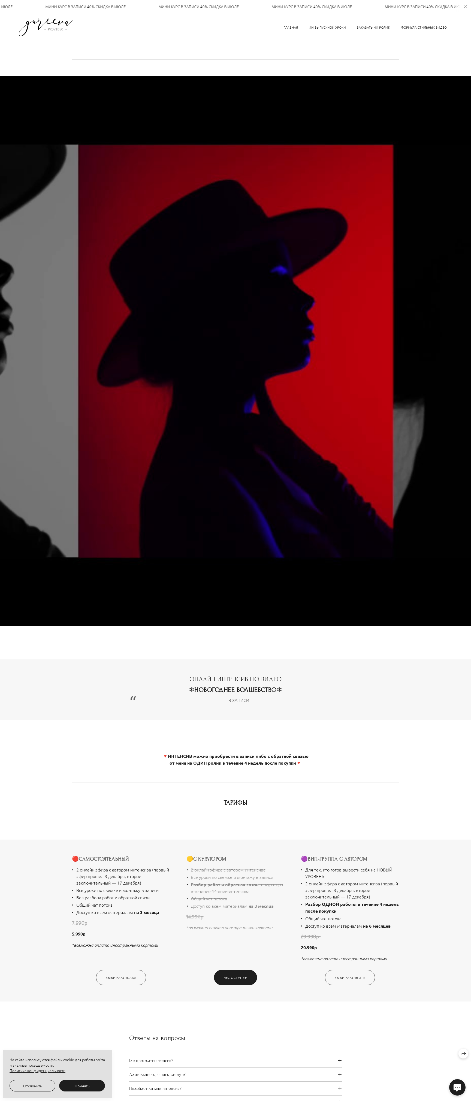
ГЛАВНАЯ (291, 27)
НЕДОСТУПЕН (235, 977)
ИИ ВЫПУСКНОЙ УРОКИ (327, 27)
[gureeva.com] (46, 27)
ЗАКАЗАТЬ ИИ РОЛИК (373, 27)
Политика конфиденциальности (37, 1070)
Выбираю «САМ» (121, 977)
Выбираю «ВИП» (350, 977)
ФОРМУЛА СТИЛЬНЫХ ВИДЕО (424, 27)
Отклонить (32, 1085)
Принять (82, 1085)
